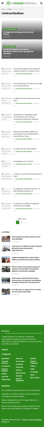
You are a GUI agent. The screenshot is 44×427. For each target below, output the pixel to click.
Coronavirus (6, 366)
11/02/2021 (37, 74)
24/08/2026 (16, 285)
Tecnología (34, 372)
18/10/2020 (37, 179)
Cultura (4, 374)
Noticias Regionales (10, 29)
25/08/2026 (16, 242)
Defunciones (6, 379)
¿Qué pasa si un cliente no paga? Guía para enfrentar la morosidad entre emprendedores (27, 248)
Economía (19, 364)
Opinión (33, 358)
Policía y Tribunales (34, 362)
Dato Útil (5, 377)
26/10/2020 (37, 164)
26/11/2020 (37, 103)
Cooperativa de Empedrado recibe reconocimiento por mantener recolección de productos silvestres (25, 117)
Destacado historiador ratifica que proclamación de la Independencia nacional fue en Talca (25, 134)
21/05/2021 (7, 56)
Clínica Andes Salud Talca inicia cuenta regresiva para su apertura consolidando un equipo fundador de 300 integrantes (26, 280)
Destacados (20, 361)
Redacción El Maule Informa (24, 74)
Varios (32, 375)
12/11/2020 (36, 122)
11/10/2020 (37, 194)
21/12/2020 (37, 88)
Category (9, 9)
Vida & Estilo (34, 378)
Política (33, 366)
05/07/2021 (7, 37)
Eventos (19, 370)
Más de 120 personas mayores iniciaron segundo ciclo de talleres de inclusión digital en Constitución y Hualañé (26, 269)
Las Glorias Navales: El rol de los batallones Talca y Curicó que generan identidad (18, 51)
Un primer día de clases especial (24, 149)
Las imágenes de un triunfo (23, 161)
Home (3, 9)
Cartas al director (5, 362)
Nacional (19, 376)
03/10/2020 (37, 208)
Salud (32, 369)
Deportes (19, 358)
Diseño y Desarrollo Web (32, 420)
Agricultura (6, 358)
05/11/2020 (37, 139)
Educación (19, 367)
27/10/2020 (37, 151)
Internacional (20, 373)
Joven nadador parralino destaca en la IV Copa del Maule (21, 390)
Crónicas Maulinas (19, 9)
